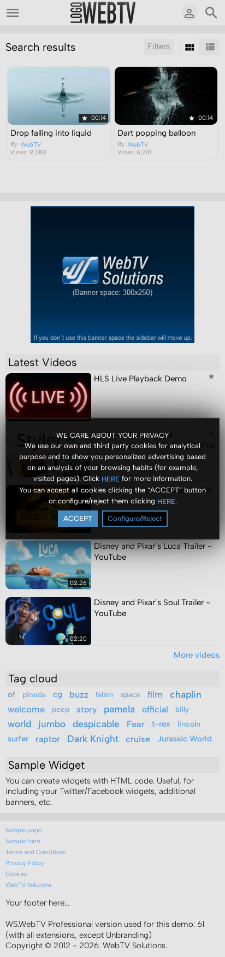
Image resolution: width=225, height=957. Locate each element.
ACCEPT (77, 518)
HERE (111, 479)
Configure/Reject (135, 518)
